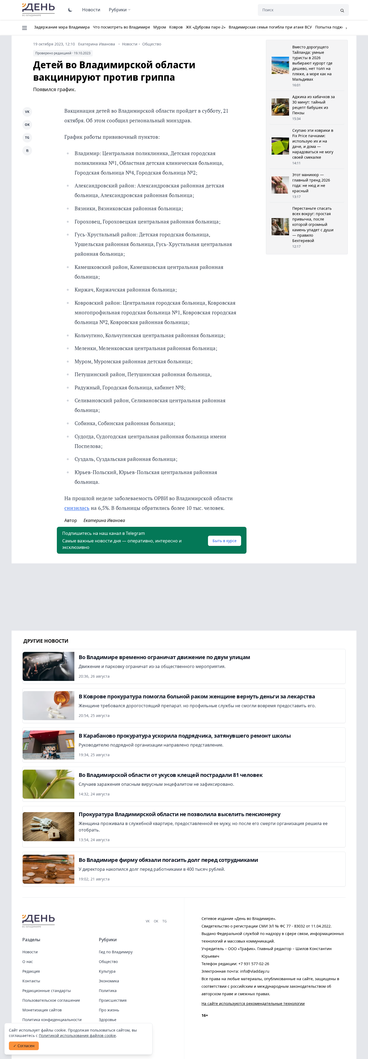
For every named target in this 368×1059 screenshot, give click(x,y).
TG (27, 137)
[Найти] (342, 10)
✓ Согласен (23, 1045)
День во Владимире (39, 9)
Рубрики (118, 10)
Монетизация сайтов (42, 1009)
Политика (108, 990)
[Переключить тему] (70, 10)
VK (27, 111)
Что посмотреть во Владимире (121, 27)
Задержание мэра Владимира (62, 27)
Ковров (176, 27)
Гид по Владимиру (116, 951)
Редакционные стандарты (46, 990)
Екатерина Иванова (96, 44)
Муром (159, 27)
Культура (107, 971)
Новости (91, 10)
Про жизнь (109, 1009)
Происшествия (113, 1000)
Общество (151, 44)
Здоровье (107, 1019)
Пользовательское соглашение (51, 1000)
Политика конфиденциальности (52, 1019)
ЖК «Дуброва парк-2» (205, 27)
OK (27, 124)
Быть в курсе (225, 540)
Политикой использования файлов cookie (77, 1035)
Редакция (31, 971)
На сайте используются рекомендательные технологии (253, 1003)
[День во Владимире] (39, 921)
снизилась (76, 507)
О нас (27, 961)
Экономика (109, 980)
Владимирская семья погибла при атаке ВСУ (270, 27)
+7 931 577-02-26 (253, 963)
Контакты (31, 980)
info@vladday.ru (254, 971)
